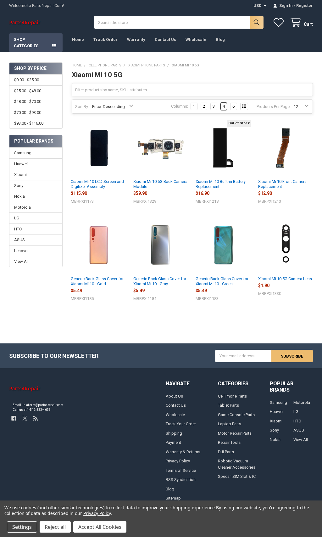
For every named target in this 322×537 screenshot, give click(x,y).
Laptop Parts (229, 423)
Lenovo (21, 250)
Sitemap (173, 498)
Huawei (21, 163)
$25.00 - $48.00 (27, 90)
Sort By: (82, 106)
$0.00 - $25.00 (26, 79)
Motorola (22, 207)
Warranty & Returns (183, 451)
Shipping (174, 433)
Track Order (105, 39)
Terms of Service (181, 470)
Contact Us (165, 39)
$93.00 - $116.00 (28, 123)
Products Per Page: (274, 106)
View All (21, 261)
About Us (174, 396)
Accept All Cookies (99, 526)
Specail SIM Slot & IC (237, 476)
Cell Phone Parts (232, 396)
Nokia (19, 196)
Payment (173, 442)
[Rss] (35, 418)
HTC (18, 229)
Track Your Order (181, 423)
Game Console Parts (236, 414)
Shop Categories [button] (26, 42)
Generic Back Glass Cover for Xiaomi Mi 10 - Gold (97, 281)
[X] (24, 418)
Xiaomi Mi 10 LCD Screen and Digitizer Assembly (97, 184)
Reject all (55, 526)
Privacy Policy (178, 461)
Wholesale (196, 39)
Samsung (22, 152)
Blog (220, 39)
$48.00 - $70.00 (27, 101)
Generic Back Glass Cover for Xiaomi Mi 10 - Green (222, 281)
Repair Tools (229, 442)
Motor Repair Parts (235, 433)
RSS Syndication (181, 479)
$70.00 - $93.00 (27, 112)
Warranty (136, 39)
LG (16, 218)
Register (304, 5)
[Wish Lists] (280, 22)
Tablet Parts (228, 405)
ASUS (19, 239)
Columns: (179, 106)
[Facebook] (13, 418)
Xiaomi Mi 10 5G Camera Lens (285, 278)
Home (78, 39)
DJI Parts (226, 451)
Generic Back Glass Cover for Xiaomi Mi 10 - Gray (159, 281)
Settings (22, 526)
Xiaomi (20, 174)
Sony (18, 185)
